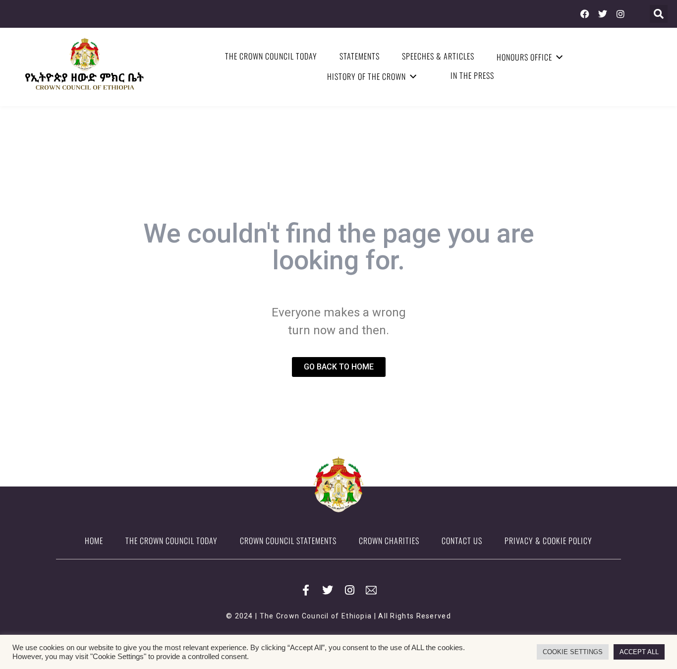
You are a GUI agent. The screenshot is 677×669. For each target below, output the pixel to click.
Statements (359, 56)
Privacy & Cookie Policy (548, 541)
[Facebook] (585, 14)
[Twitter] (603, 14)
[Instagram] (620, 14)
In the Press (472, 75)
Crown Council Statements (288, 541)
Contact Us (462, 541)
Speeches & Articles (438, 56)
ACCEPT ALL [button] (639, 652)
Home (94, 541)
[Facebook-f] (306, 590)
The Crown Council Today (271, 56)
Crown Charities (389, 541)
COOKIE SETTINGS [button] (573, 652)
